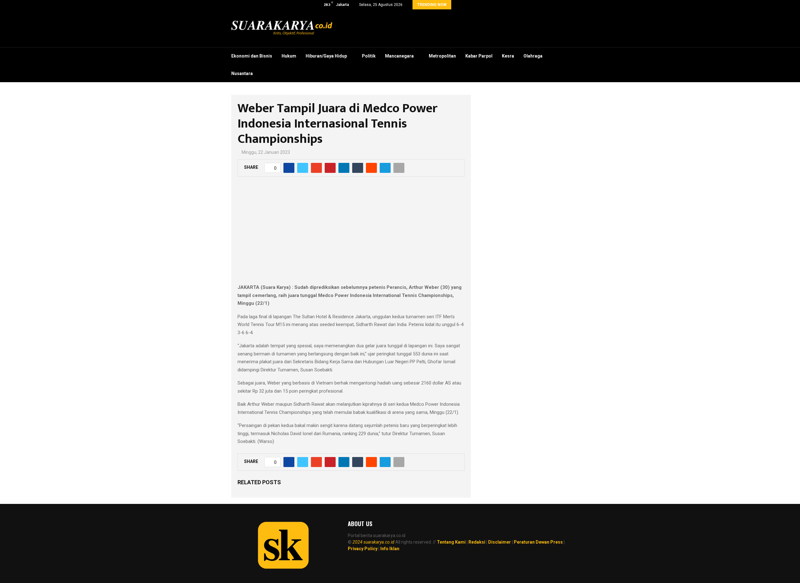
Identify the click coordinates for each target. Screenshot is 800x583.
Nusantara (242, 73)
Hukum (289, 55)
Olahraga (532, 55)
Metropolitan (442, 55)
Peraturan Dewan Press (538, 542)
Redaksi (476, 542)
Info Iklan (389, 548)
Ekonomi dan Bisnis (251, 55)
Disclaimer (499, 542)
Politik (369, 55)
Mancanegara (399, 55)
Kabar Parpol (478, 55)
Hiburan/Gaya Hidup (326, 55)
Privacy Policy (363, 548)
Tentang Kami (451, 542)
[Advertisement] (351, 233)
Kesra (508, 55)
